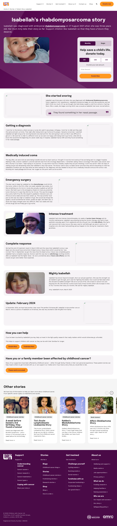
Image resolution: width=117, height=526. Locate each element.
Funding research (99, 484)
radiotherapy (54, 254)
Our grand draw (73, 489)
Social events (72, 474)
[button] (107, 393)
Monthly (88, 43)
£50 (106, 60)
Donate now (107, 4)
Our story (97, 503)
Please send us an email (16, 370)
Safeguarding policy (100, 507)
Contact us (82, 4)
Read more (16, 440)
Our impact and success (102, 499)
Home (6, 9)
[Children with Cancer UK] (6, 4)
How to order (47, 494)
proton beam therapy (94, 218)
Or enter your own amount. (95, 65)
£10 (84, 60)
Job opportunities (100, 472)
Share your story (23, 488)
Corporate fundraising (75, 482)
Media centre (98, 468)
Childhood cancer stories (51, 475)
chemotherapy (38, 184)
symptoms (80, 102)
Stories (49, 4)
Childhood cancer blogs (51, 467)
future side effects (57, 256)
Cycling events (73, 467)
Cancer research (22, 473)
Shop (91, 4)
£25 (95, 60)
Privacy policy (98, 477)
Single (103, 43)
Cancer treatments (23, 477)
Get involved (60, 4)
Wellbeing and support (101, 464)
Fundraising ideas (74, 486)
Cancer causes (22, 469)
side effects (98, 222)
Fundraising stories (49, 479)
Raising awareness (100, 492)
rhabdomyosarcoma (55, 26)
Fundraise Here (29, 346)
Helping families (99, 488)
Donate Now (95, 76)
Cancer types (21, 480)
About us (72, 4)
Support (40, 4)
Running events (73, 471)
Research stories (48, 482)
